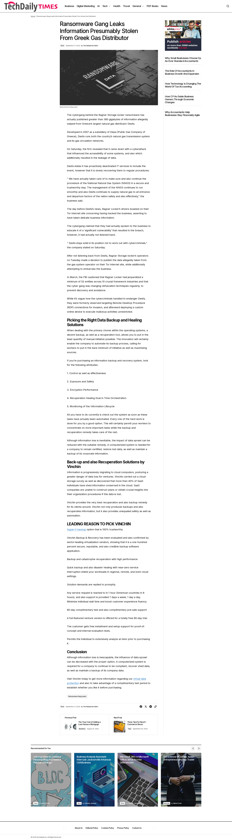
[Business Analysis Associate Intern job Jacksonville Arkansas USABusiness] (94, 780)
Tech (62, 46)
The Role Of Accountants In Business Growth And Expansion (182, 72)
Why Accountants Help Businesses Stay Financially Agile (182, 113)
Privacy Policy (123, 828)
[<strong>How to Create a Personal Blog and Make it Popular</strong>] (51, 780)
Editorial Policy (92, 828)
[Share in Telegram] (150, 706)
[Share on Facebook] (140, 706)
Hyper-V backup (76, 529)
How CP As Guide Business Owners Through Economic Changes (179, 99)
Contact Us (136, 828)
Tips (129, 729)
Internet (166, 803)
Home (33, 16)
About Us (78, 828)
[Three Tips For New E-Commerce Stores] (133, 724)
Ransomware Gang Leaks (77, 696)
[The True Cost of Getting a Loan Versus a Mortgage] (84, 724)
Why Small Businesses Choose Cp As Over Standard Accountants (183, 59)
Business (82, 729)
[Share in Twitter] (145, 706)
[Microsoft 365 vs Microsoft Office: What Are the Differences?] (138, 780)
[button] (228, 6)
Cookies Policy (107, 828)
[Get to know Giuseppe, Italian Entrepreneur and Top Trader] (181, 780)
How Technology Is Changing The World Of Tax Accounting (183, 85)
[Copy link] (155, 706)
